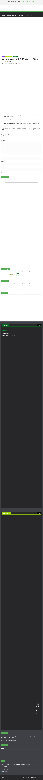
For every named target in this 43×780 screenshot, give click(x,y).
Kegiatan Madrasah (9, 56)
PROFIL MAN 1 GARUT (10, 13)
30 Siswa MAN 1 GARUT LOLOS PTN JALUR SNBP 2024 (38, 704)
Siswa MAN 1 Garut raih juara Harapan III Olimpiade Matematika (31, 129)
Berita (3, 56)
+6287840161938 (5, 766)
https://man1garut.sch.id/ (7, 771)
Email (2, 161)
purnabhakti (5, 333)
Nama (2, 156)
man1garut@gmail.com (6, 769)
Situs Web (3, 167)
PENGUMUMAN (15, 56)
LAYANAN (29, 13)
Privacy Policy (33, 777)
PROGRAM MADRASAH (20, 13)
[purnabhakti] (21, 328)
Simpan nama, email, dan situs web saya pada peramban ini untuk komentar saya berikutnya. (21, 173)
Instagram (3, 748)
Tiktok (2, 753)
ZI (19, 15)
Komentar (3, 140)
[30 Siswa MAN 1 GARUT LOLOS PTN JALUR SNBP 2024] (18, 708)
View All (39, 325)
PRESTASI (3, 15)
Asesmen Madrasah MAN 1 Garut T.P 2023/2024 (11, 129)
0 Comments (19, 63)
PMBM (22, 15)
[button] (25, 13)
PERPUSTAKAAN (29, 15)
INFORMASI (36, 13)
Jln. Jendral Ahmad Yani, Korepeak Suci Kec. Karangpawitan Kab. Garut (16, 764)
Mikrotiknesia (17, 777)
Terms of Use (28, 777)
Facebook (3, 750)
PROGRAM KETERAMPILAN (12, 15)
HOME (3, 13)
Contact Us (23, 777)
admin (10, 63)
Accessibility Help (39, 777)
